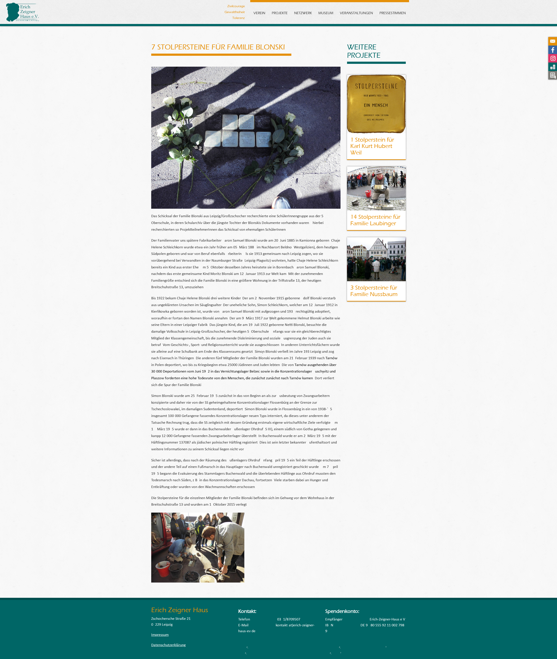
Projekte (280, 13)
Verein (259, 13)
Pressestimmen (392, 13)
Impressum (160, 635)
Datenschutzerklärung (168, 645)
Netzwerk (303, 13)
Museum (325, 13)
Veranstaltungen (356, 13)
